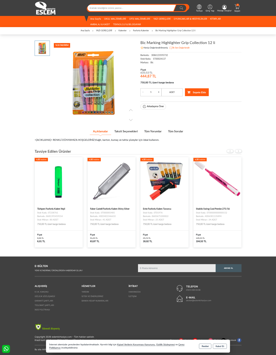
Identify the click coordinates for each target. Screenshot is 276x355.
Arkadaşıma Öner (155, 106)
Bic (151, 63)
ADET (172, 92)
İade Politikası (42, 309)
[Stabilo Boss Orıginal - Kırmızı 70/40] (217, 181)
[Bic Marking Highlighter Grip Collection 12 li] (93, 83)
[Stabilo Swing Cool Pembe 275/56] (165, 181)
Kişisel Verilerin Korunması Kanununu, (136, 344)
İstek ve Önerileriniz (92, 296)
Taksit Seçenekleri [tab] (126, 131)
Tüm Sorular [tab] (175, 131)
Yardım (85, 292)
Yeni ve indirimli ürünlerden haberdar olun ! (59, 270)
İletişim (133, 296)
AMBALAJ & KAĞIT (100, 24)
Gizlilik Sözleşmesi (45, 296)
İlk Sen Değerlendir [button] (181, 48)
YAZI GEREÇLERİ (162, 18)
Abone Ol (228, 268)
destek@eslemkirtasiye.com (198, 300)
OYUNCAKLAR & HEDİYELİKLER (190, 18)
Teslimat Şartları (44, 305)
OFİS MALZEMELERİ (139, 18)
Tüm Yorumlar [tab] (153, 131)
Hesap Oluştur (224, 10)
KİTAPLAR (215, 18)
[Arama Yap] (181, 8)
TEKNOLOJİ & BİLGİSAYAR (127, 24)
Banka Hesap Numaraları (95, 301)
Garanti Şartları (44, 301)
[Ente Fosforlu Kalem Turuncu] (112, 181)
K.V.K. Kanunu (42, 292)
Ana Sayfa (95, 18)
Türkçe (199, 10)
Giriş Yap (210, 10)
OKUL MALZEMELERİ (115, 18)
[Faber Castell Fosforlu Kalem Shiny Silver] (59, 181)
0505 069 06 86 (193, 290)
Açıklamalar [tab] (100, 131)
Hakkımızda (135, 292)
